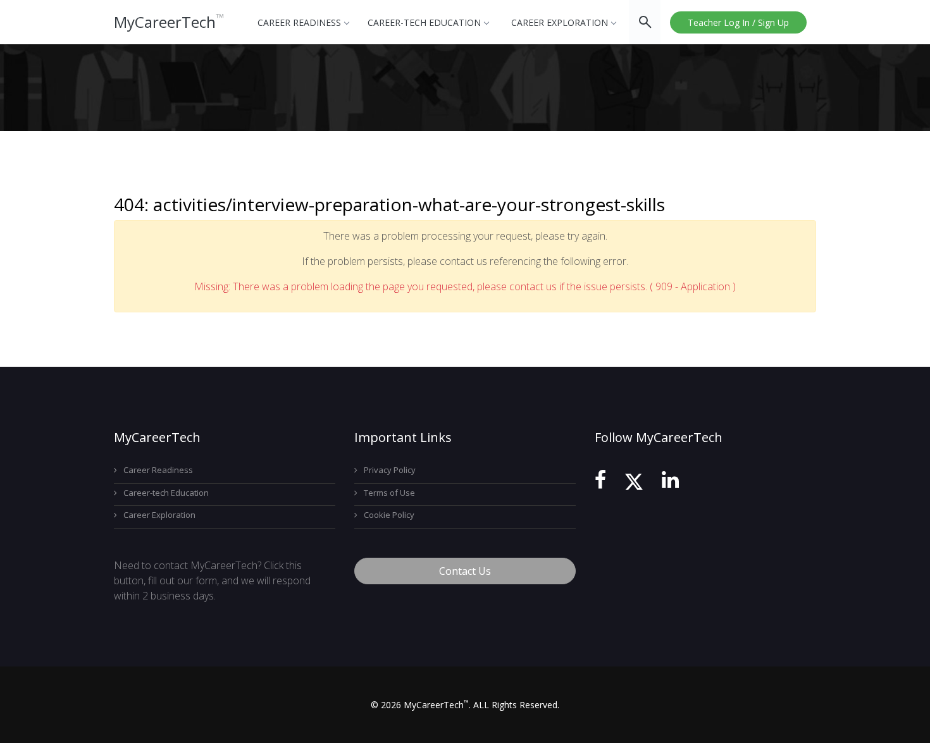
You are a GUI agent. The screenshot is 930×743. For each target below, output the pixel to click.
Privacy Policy (390, 470)
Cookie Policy (389, 514)
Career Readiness (299, 22)
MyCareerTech (169, 21)
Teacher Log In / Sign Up (738, 22)
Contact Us (465, 571)
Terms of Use (389, 492)
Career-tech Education (424, 22)
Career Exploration (559, 22)
